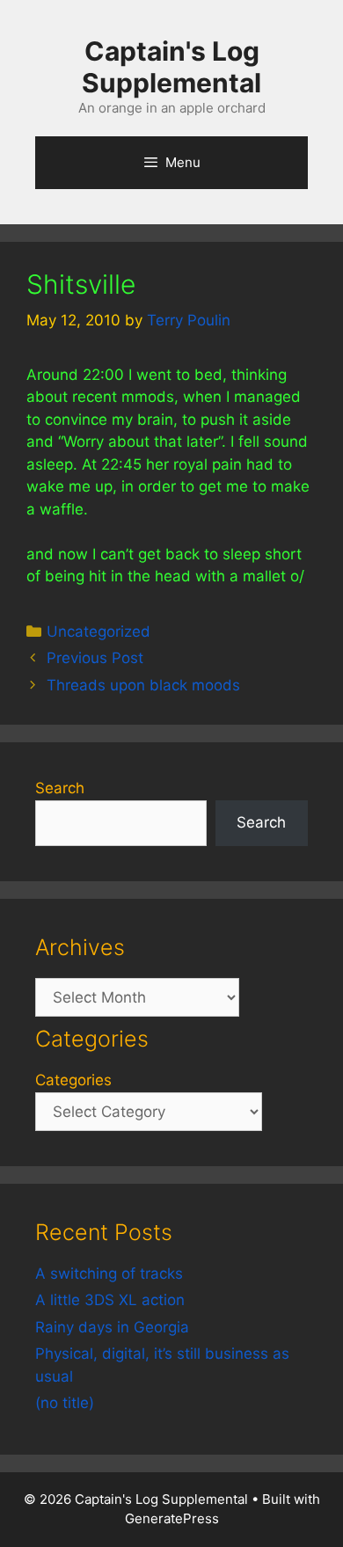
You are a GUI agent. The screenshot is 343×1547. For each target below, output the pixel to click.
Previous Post (95, 658)
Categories (73, 1080)
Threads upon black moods (143, 685)
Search (59, 788)
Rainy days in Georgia (112, 1327)
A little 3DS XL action (110, 1300)
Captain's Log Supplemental (171, 67)
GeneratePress (172, 1518)
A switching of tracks (109, 1273)
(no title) (64, 1403)
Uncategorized (98, 631)
